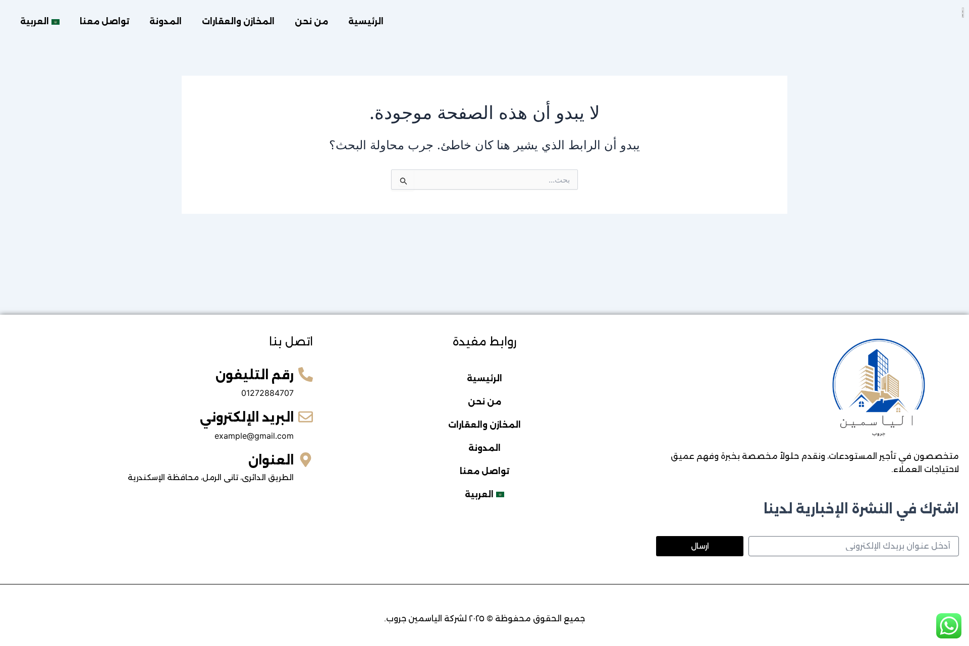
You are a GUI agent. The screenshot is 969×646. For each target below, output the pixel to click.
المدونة (165, 21)
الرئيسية (366, 21)
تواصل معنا (104, 21)
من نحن (311, 21)
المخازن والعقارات (238, 21)
